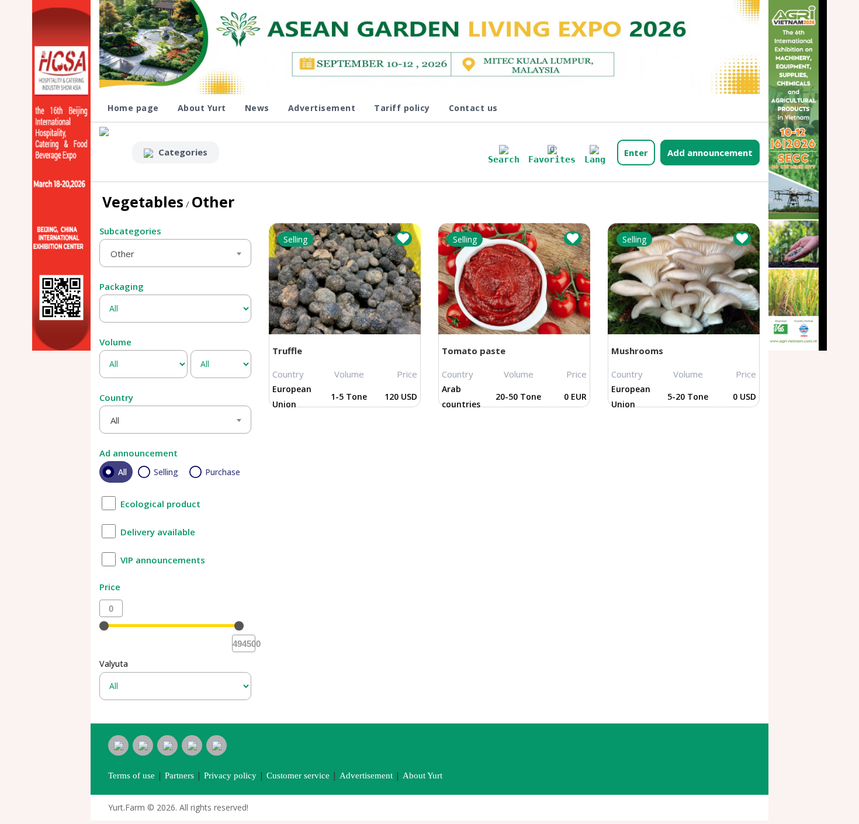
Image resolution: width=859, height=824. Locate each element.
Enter (636, 152)
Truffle (287, 350)
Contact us (473, 107)
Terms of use (131, 775)
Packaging (121, 286)
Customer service (298, 775)
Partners (179, 775)
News (257, 107)
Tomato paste (473, 350)
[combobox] (175, 253)
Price (109, 587)
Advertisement (322, 107)
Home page (133, 107)
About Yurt (202, 107)
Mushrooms (637, 350)
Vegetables (142, 202)
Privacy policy (230, 775)
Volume (115, 342)
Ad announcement (138, 453)
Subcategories (130, 231)
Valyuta (113, 663)
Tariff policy (402, 107)
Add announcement (710, 152)
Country (116, 397)
